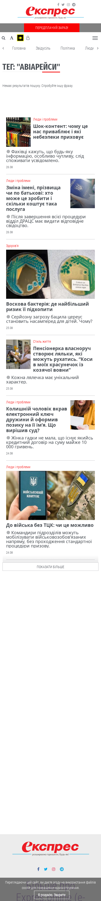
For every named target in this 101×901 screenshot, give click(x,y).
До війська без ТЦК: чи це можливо (50, 525)
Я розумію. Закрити (51, 895)
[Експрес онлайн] (50, 12)
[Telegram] (74, 4)
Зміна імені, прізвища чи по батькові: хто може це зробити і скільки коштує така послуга (33, 198)
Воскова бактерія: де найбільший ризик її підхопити (47, 307)
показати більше (50, 567)
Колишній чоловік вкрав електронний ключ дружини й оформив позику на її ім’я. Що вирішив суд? (36, 420)
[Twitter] (63, 4)
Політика (68, 48)
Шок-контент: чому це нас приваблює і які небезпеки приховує (60, 131)
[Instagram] (68, 4)
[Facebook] (58, 4)
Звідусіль (43, 48)
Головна (19, 48)
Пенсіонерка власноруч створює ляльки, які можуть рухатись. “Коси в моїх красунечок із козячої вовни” (63, 359)
